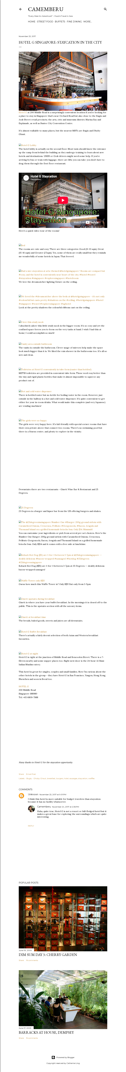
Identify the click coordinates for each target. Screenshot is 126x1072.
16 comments (32, 960)
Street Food (45, 21)
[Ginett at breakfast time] (32, 617)
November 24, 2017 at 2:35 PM (65, 807)
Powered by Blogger (65, 1057)
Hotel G (23, 112)
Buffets (60, 21)
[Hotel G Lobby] (27, 145)
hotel (66, 778)
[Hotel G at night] (28, 653)
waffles (91, 778)
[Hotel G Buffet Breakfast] (33, 631)
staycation (82, 778)
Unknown (33, 794)
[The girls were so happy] (33, 420)
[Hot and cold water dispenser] (35, 391)
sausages (73, 778)
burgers (59, 778)
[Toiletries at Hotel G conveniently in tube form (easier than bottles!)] (55, 369)
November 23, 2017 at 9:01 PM (52, 794)
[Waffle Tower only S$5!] (32, 580)
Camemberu (44, 806)
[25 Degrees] (26, 507)
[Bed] (22, 245)
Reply (31, 826)
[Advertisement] (42, 463)
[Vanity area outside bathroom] (35, 344)
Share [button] (21, 774)
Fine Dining (74, 21)
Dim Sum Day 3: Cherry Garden (48, 954)
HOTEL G (24, 686)
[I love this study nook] (31, 322)
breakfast (51, 778)
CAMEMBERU (45, 9)
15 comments (32, 1038)
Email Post (31, 774)
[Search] (105, 9)
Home (31, 21)
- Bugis (28, 778)
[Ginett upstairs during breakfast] (37, 598)
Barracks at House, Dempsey (46, 1032)
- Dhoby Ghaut (39, 778)
